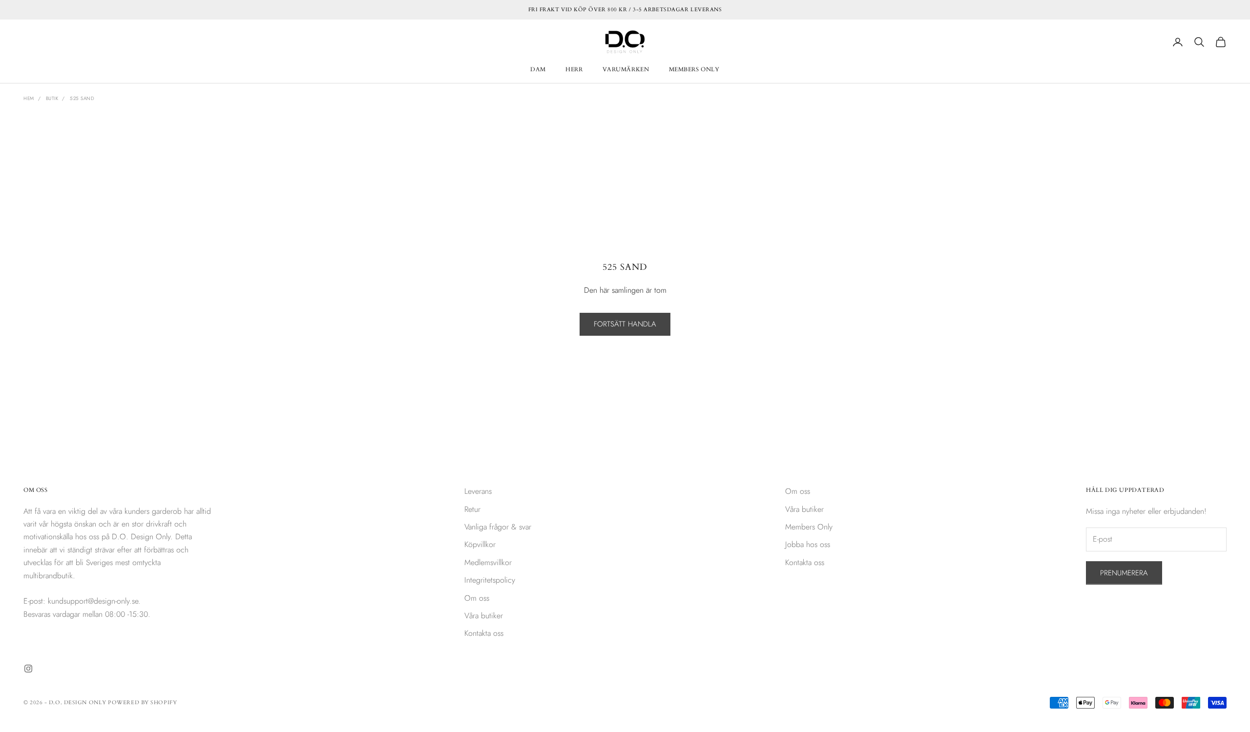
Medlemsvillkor (488, 562)
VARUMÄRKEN (626, 69)
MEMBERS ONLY (694, 69)
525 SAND (82, 98)
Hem (28, 98)
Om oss (476, 598)
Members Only (809, 526)
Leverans (478, 491)
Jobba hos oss (807, 544)
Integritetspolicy (489, 580)
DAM (538, 69)
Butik (52, 98)
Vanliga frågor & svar (497, 526)
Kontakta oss (483, 633)
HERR (574, 69)
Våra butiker (483, 615)
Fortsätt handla (625, 324)
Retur (472, 509)
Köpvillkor (480, 544)
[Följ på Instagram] (28, 668)
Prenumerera (1124, 573)
